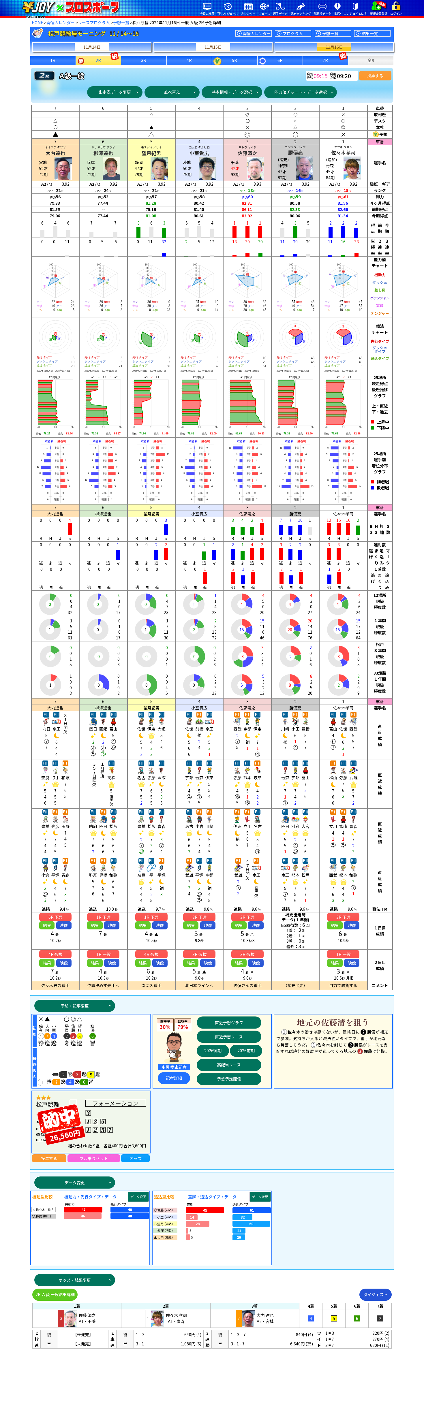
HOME (37, 22)
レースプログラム (94, 22)
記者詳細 (174, 1078)
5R (234, 60)
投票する (375, 75)
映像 (64, 925)
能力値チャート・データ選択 (300, 92)
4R (189, 60)
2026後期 (213, 1050)
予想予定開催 (229, 1079)
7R (325, 60)
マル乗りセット (94, 1158)
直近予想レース (229, 1037)
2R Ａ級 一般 (55, 1294)
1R (52, 60)
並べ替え (172, 92)
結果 (47, 925)
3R (143, 60)
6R (280, 60)
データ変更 (75, 1182)
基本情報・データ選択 (232, 92)
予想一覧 (121, 22)
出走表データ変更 (115, 92)
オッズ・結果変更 (75, 1280)
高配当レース (229, 1065)
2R (98, 60)
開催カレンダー (60, 22)
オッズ (136, 1158)
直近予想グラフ (229, 1022)
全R (370, 60)
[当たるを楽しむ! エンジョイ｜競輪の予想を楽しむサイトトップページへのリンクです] (70, 7)
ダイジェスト (375, 1294)
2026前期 (246, 1050)
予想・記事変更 (75, 1006)
